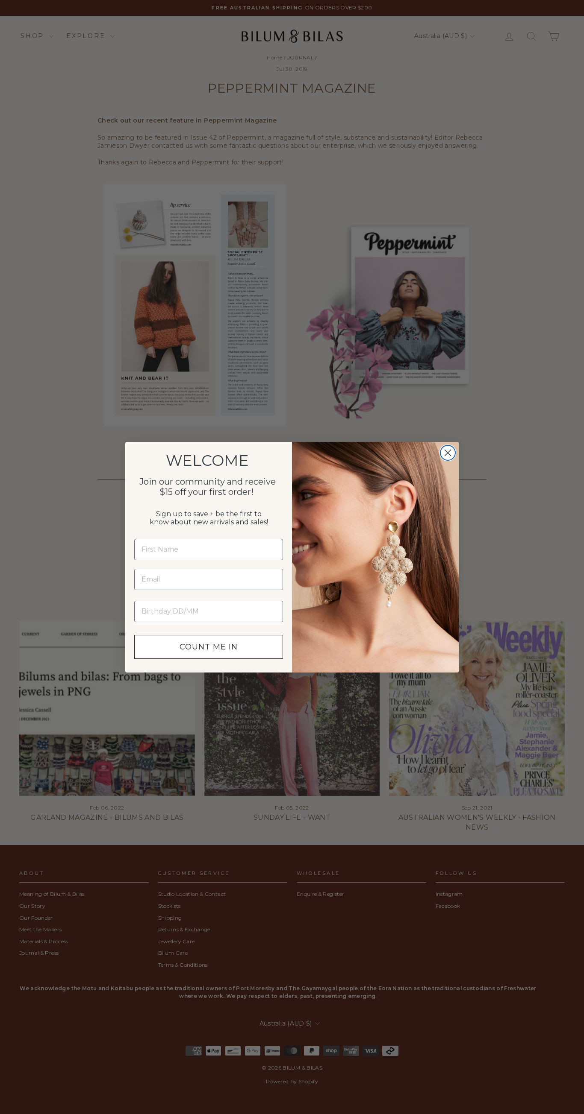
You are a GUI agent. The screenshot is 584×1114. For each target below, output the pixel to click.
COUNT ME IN (209, 647)
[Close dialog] (447, 452)
